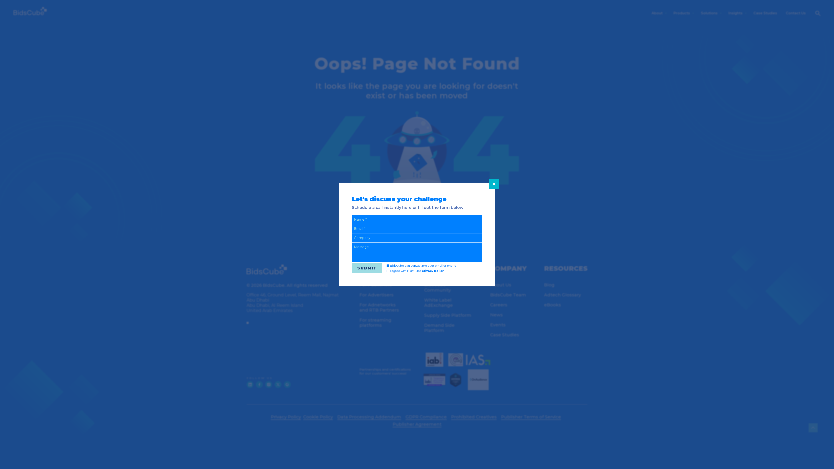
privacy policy (433, 270)
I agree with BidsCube (417, 270)
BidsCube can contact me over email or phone (423, 265)
